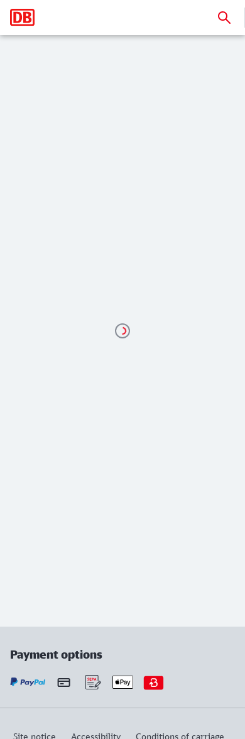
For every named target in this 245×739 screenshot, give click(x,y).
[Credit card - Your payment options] (64, 682)
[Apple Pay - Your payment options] (122, 682)
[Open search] (224, 18)
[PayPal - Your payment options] (28, 682)
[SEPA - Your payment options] (92, 682)
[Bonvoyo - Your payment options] (153, 682)
